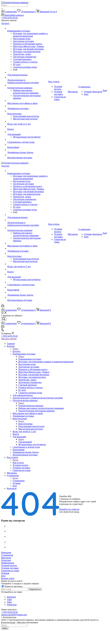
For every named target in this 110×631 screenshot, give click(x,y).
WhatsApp (12, 604)
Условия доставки (10, 568)
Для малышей (25, 442)
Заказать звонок (9, 338)
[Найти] (2, 8)
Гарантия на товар (10, 570)
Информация (7, 563)
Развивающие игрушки (29, 359)
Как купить (18, 462)
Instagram (11, 597)
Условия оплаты (9, 565)
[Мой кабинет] (2, 306)
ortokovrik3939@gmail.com (14, 614)
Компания (6, 552)
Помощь (5, 573)
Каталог (16, 351)
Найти (4, 628)
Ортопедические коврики (30, 405)
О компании (19, 480)
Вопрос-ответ (7, 578)
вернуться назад (71, 512)
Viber (9, 599)
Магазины (6, 557)
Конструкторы (25, 423)
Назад (15, 348)
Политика (6, 560)
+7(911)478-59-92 (9, 18)
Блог (3, 576)
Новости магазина (13, 586)
